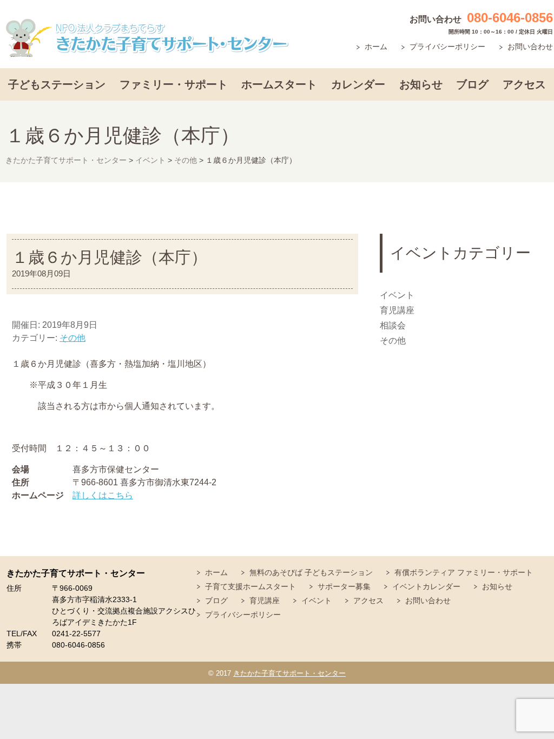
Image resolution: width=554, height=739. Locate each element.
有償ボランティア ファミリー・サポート (463, 572)
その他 (72, 337)
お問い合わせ (530, 46)
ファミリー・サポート (174, 84)
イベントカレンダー (426, 586)
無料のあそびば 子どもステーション (311, 572)
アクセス (524, 84)
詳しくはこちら (102, 495)
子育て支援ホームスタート (250, 586)
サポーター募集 (344, 586)
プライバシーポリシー (447, 46)
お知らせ (421, 84)
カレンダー (358, 84)
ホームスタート (279, 84)
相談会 (393, 325)
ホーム (376, 46)
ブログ (472, 84)
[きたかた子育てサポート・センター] (147, 38)
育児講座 (397, 310)
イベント (397, 295)
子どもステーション (56, 84)
